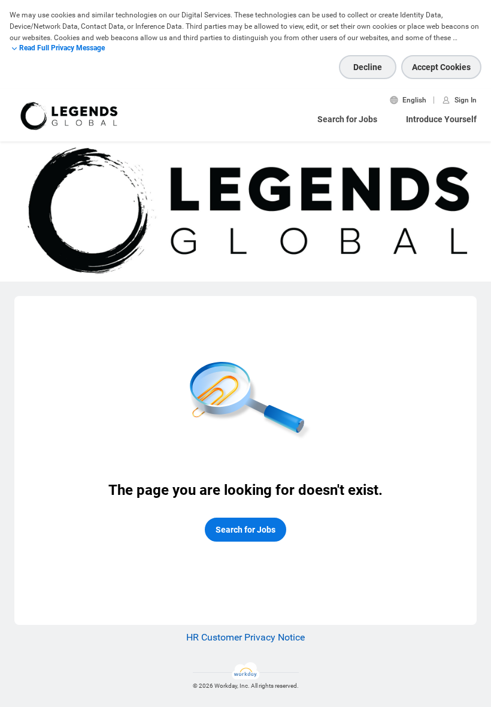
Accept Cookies (441, 67)
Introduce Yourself (441, 119)
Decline (367, 67)
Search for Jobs (347, 119)
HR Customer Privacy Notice (245, 637)
